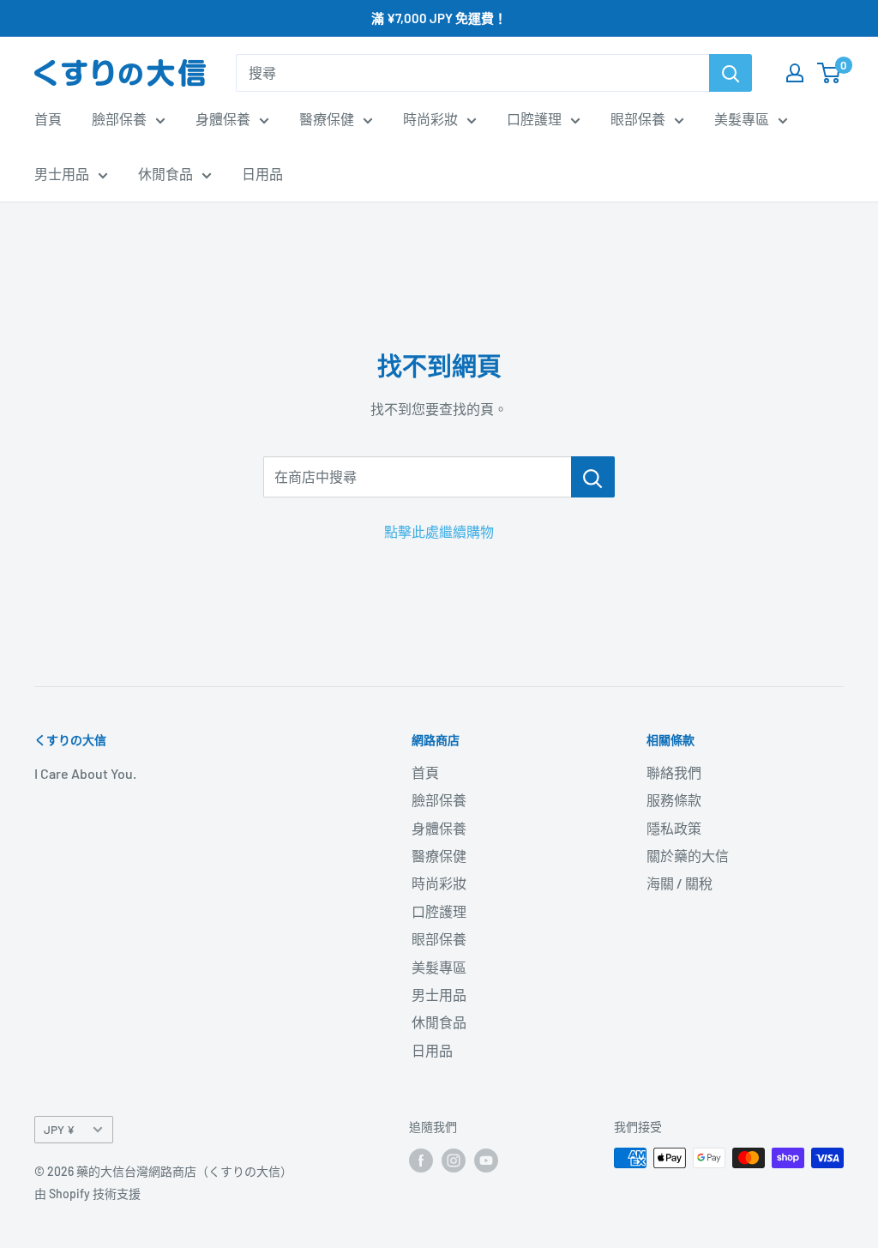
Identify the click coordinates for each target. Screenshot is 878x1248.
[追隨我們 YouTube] (486, 1160)
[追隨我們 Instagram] (454, 1160)
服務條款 (673, 800)
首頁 (48, 119)
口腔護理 (534, 119)
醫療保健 (326, 119)
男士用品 (61, 174)
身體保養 (222, 119)
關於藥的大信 (687, 855)
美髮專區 (741, 119)
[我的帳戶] (794, 72)
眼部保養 (637, 119)
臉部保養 (119, 119)
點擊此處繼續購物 (439, 531)
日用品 (262, 174)
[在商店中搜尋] (593, 476)
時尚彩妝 (430, 119)
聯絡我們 (673, 772)
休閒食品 (165, 174)
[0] (829, 73)
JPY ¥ (59, 1129)
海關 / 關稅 (679, 883)
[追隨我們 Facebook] (421, 1160)
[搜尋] (730, 73)
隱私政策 (673, 828)
